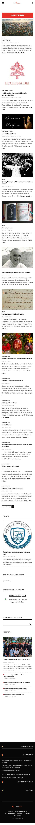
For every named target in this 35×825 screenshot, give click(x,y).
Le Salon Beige (28, 755)
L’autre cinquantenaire (7, 228)
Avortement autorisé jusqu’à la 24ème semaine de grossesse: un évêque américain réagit (16, 675)
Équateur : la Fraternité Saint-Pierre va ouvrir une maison (16, 660)
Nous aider (18, 815)
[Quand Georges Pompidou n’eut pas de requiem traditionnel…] (17, 257)
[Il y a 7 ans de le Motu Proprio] (17, 121)
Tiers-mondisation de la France (11, 770)
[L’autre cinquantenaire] (17, 212)
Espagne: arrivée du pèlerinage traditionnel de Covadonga (15, 688)
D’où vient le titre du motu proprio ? (10, 466)
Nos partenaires (10, 813)
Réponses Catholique (25, 782)
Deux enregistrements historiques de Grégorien (13, 314)
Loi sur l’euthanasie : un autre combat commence (16, 774)
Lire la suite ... (20, 53)
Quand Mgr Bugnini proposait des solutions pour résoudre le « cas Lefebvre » (17, 183)
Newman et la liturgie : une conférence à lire (12, 381)
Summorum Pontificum (7, 43)
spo (3, 186)
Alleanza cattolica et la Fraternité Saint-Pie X (12, 488)
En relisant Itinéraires (7, 425)
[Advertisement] (17, 720)
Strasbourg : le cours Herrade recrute (12, 777)
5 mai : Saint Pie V (6, 40)
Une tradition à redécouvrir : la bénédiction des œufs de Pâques (17, 358)
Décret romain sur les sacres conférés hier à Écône (14, 694)
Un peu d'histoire (6, 356)
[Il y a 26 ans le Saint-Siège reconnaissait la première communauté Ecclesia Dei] (17, 73)
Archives (10, 811)
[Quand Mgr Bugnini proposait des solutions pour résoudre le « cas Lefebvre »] (17, 165)
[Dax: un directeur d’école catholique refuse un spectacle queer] (17, 535)
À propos (19, 813)
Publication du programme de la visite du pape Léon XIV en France (17, 682)
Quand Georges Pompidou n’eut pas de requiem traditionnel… (16, 272)
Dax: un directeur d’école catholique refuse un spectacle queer (16, 553)
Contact (27, 813)
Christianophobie (27, 746)
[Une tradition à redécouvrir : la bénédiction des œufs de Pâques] (17, 343)
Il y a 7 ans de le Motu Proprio (9, 134)
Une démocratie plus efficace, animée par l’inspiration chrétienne (17, 761)
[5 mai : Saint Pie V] (17, 27)
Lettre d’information (21, 811)
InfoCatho (29, 790)
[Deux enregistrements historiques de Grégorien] (17, 299)
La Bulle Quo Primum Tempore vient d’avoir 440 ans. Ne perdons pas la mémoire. (17, 446)
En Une (3, 179)
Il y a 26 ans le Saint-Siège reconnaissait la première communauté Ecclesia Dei (14, 94)
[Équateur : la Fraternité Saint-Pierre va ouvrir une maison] (17, 647)
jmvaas (5, 556)
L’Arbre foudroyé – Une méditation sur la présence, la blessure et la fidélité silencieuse (17, 766)
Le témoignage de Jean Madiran (9, 403)
